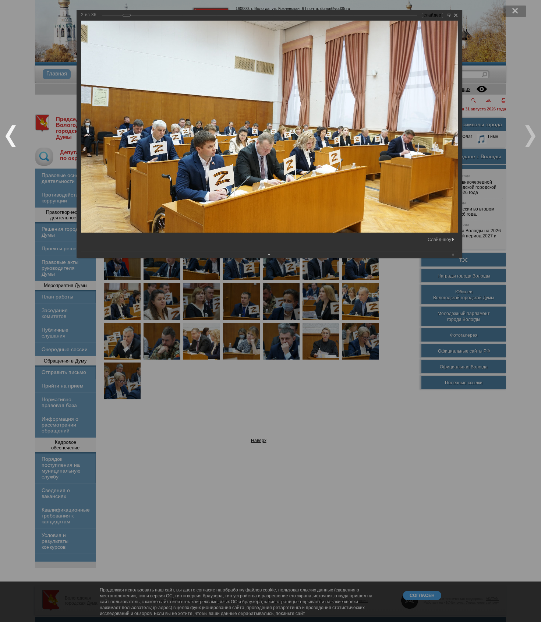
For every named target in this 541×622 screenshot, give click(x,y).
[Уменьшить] (448, 15)
